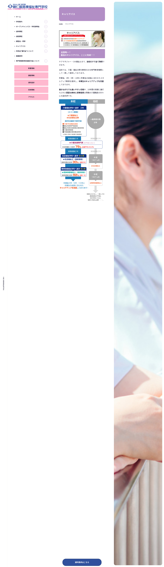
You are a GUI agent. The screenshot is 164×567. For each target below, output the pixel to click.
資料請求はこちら (82, 562)
